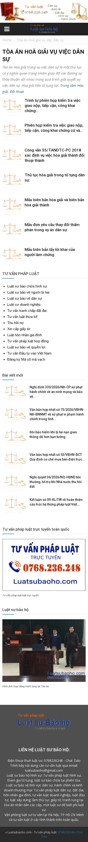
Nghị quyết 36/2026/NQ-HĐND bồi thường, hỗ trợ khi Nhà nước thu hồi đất (56, 481)
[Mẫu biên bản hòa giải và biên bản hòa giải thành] (11, 206)
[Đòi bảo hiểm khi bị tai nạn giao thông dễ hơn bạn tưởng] (14, 438)
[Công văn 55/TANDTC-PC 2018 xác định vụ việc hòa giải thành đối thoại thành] (11, 156)
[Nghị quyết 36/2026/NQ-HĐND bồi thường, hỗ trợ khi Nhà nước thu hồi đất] (14, 483)
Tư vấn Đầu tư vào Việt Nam (29, 353)
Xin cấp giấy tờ (18, 329)
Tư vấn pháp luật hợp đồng (28, 341)
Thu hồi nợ (15, 323)
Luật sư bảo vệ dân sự (24, 298)
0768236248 (53, 760)
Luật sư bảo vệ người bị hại (28, 292)
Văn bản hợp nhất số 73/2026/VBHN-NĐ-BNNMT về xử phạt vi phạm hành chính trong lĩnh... (57, 414)
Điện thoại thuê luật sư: (25, 760)
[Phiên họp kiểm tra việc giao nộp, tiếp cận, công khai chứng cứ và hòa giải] (11, 132)
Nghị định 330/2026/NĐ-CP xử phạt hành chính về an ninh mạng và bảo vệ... (56, 391)
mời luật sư (52, 805)
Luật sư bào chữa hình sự (27, 286)
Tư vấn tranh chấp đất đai (26, 311)
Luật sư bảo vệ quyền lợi (26, 347)
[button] (81, 30)
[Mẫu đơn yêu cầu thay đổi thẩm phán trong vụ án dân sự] (11, 231)
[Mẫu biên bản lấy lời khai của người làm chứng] (11, 256)
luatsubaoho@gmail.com (44, 770)
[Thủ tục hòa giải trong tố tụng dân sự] (11, 181)
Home (7, 40)
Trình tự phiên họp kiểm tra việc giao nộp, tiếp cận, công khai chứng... (52, 105)
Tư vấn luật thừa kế (22, 317)
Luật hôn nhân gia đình (24, 335)
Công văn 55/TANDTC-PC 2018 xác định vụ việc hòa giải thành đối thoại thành (54, 155)
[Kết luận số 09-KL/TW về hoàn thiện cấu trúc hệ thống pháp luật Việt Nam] (14, 505)
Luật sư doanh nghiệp (23, 304)
